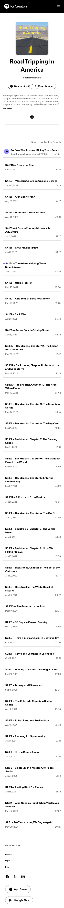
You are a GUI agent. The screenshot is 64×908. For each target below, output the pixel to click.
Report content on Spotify (46, 142)
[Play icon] (6, 151)
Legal (7, 860)
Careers (8, 854)
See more (7, 108)
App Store (20, 889)
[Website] (32, 117)
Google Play (21, 900)
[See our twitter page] (15, 877)
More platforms (45, 86)
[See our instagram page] (23, 877)
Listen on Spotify (22, 86)
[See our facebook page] (7, 877)
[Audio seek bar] (32, 157)
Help (7, 867)
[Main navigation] (58, 7)
